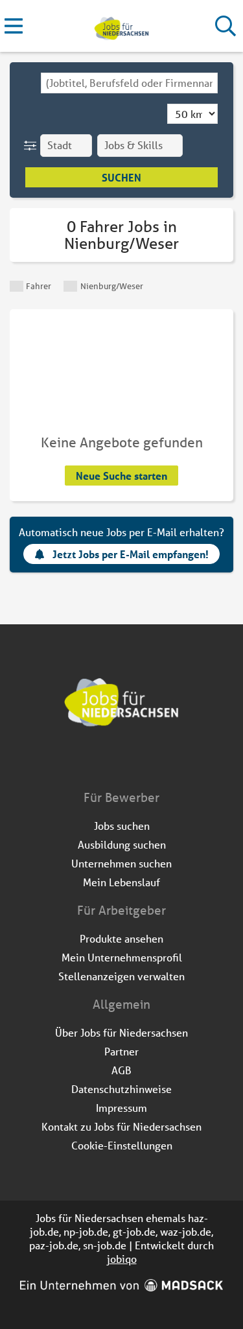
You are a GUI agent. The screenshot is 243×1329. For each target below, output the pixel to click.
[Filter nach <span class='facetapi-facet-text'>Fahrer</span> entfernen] (16, 286)
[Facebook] (112, 762)
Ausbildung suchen (122, 844)
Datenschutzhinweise (121, 1089)
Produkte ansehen (121, 938)
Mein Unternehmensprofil (122, 957)
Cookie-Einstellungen (121, 1145)
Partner (121, 1051)
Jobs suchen (122, 825)
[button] (32, 145)
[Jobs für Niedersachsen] (121, 26)
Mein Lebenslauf (121, 882)
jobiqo (122, 1258)
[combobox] (129, 83)
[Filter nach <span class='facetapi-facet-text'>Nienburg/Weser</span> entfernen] (70, 286)
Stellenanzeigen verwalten (121, 976)
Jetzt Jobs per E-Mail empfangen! (130, 554)
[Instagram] (134, 762)
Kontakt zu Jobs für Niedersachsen (121, 1126)
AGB (121, 1070)
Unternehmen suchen (121, 863)
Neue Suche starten (121, 475)
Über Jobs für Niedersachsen (121, 1032)
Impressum (121, 1107)
